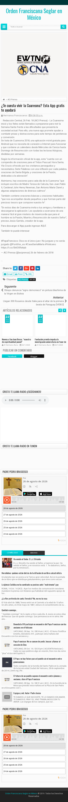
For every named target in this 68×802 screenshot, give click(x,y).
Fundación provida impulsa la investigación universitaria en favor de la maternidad (50, 342)
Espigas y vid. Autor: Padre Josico (27, 693)
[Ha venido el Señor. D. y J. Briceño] (7, 563)
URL (30, 274)
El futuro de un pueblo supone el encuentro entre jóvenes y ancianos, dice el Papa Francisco (37, 677)
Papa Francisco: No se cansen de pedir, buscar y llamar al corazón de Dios (36, 643)
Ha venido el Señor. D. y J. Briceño (27, 559)
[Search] (63, 27)
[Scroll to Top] (34, 798)
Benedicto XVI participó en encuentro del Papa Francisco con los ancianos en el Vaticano (39, 625)
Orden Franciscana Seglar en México (34, 14)
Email (9, 274)
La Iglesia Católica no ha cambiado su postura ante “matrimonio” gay (30, 584)
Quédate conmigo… (9, 610)
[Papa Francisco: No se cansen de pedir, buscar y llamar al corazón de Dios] (7, 645)
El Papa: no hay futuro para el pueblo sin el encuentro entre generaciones (37, 660)
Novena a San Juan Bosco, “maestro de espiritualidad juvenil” (16, 341)
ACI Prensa (23, 279)
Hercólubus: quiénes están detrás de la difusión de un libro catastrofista (32, 573)
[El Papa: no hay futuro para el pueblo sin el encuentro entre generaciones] (7, 662)
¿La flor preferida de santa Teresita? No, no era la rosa (24, 598)
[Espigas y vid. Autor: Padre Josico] (7, 697)
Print (20, 274)
